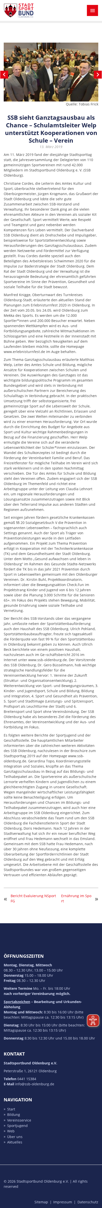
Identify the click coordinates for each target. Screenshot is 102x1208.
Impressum (62, 1202)
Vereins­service (19, 1120)
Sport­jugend (17, 1125)
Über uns (15, 1136)
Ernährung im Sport (76, 898)
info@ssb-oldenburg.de (34, 1084)
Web (11, 1131)
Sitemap (41, 1202)
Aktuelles (14, 1142)
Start (11, 1109)
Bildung (13, 1114)
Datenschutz (87, 1202)
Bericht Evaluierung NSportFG (33, 898)
